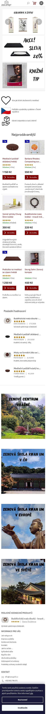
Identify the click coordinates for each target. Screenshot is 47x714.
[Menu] (41, 3)
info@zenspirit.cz (11, 677)
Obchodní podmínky (8, 658)
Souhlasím (22, 707)
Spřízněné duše (7, 651)
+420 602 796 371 (11, 680)
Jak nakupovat (6, 635)
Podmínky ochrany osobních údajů (14, 664)
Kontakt (4, 645)
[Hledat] (28, 3)
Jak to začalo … (7, 648)
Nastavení (22, 699)
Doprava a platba (7, 639)
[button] (6, 21)
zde (31, 693)
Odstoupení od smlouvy (10, 661)
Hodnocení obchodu (8, 642)
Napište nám (6, 655)
